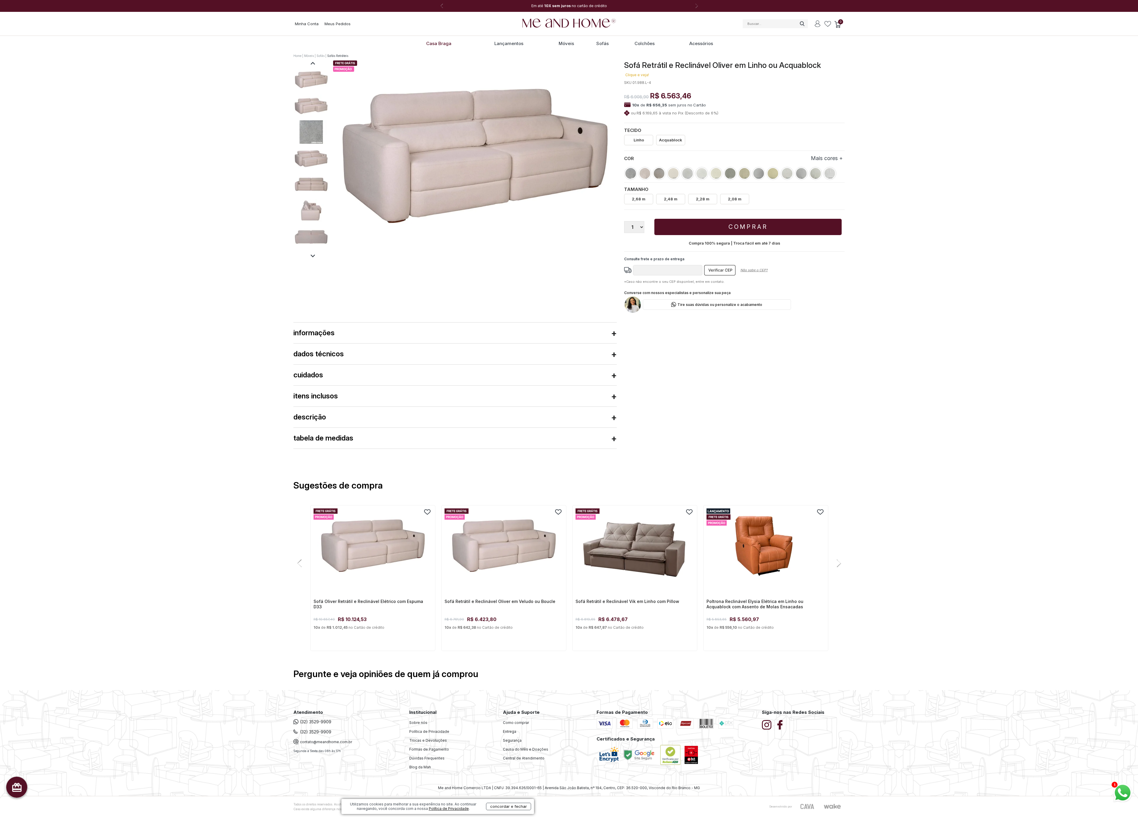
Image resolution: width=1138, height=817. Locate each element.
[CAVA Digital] (807, 806)
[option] (569, 6)
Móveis (566, 43)
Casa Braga (438, 43)
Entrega (509, 731)
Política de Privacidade (429, 731)
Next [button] (696, 6)
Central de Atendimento (523, 758)
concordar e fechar (508, 806)
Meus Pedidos (338, 23)
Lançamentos (508, 43)
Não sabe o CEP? (754, 270)
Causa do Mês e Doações (525, 749)
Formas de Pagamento (429, 749)
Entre (817, 23)
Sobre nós (418, 722)
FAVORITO (427, 512)
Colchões (644, 43)
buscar (802, 23)
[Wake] (832, 806)
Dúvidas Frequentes (427, 758)
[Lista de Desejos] (827, 24)
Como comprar (516, 722)
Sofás (602, 43)
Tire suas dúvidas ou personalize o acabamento (719, 304)
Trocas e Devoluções (428, 740)
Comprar (748, 226)
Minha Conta (307, 23)
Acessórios (701, 43)
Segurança (512, 740)
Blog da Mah (420, 767)
